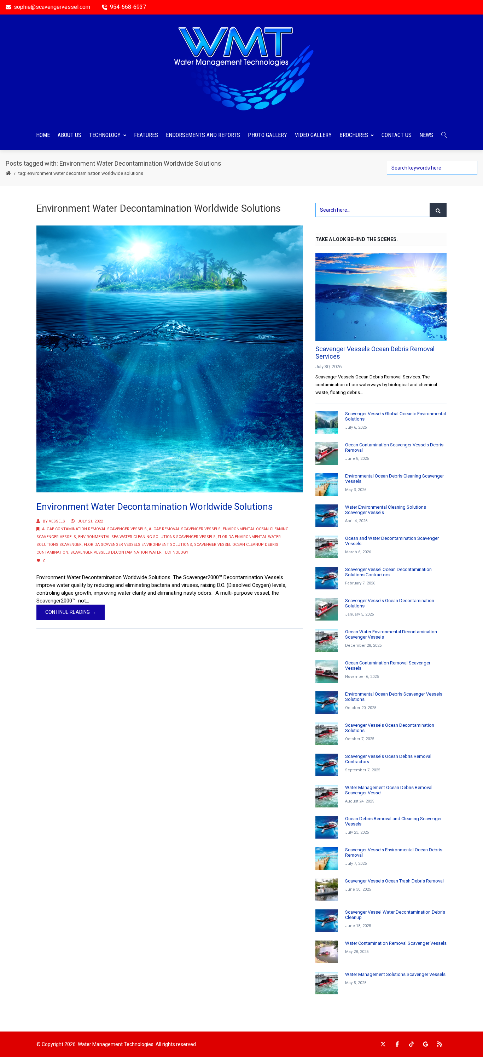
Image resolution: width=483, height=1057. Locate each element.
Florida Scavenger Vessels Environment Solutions (138, 544)
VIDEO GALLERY (313, 135)
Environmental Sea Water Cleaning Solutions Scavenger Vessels (147, 537)
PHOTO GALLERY (267, 135)
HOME (43, 135)
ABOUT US (69, 135)
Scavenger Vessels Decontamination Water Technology (129, 552)
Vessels (57, 521)
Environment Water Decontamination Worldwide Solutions (154, 506)
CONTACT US (397, 135)
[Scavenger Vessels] (241, 68)
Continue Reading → (70, 612)
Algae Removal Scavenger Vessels (185, 529)
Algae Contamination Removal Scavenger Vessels (94, 529)
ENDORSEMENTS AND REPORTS (203, 135)
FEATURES (146, 135)
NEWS (426, 135)
